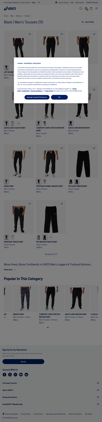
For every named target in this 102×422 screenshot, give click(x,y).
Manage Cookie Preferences (37, 97)
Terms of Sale (49, 91)
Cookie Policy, (26, 91)
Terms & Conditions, (36, 91)
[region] (51, 80)
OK (59, 97)
